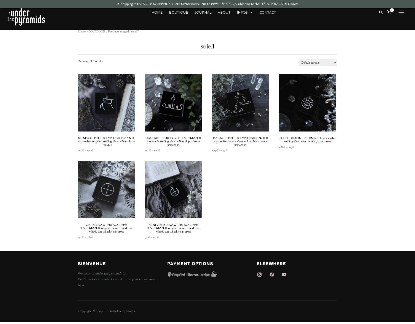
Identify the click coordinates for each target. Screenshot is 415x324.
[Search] (381, 12)
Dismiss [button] (293, 4)
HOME (157, 12)
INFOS (242, 12)
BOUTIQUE (178, 12)
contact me (109, 279)
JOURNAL (203, 12)
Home (82, 31)
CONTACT (268, 12)
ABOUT (224, 12)
